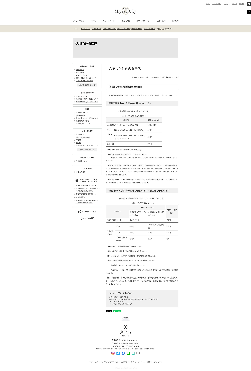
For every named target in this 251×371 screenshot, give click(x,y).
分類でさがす (96, 29)
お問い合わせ (157, 362)
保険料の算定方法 (82, 113)
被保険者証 (80, 72)
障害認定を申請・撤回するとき (87, 99)
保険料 (87, 109)
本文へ (208, 4)
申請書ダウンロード (87, 157)
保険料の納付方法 (82, 121)
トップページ (85, 29)
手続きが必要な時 (87, 93)
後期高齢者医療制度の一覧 (87, 85)
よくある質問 (87, 168)
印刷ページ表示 (173, 77)
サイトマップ (93, 362)
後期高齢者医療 (136, 29)
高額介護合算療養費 (83, 137)
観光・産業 (161, 21)
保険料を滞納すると (83, 123)
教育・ (109, 21)
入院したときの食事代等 (84, 81)
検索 (249, 4)
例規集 (148, 362)
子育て (93, 21)
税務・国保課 (113, 297)
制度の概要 (80, 70)
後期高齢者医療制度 (87, 66)
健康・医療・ (143, 21)
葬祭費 (78, 143)
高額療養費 (80, 134)
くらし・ (78, 21)
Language (226, 4)
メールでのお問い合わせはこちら (120, 304)
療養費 (78, 140)
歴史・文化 (125, 21)
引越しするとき (81, 96)
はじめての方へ (216, 4)
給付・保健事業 (87, 131)
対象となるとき (81, 75)
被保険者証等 (80, 197)
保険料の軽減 (80, 115)
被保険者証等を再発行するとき (87, 102)
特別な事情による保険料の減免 (87, 118)
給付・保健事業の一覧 (87, 150)
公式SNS (234, 4)
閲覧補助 (241, 4)
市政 (175, 21)
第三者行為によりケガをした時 (87, 145)
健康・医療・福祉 (109, 29)
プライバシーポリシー (136, 362)
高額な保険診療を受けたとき (86, 78)
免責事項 (124, 362)
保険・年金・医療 (123, 29)
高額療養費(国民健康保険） (85, 194)
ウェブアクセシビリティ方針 (109, 362)
